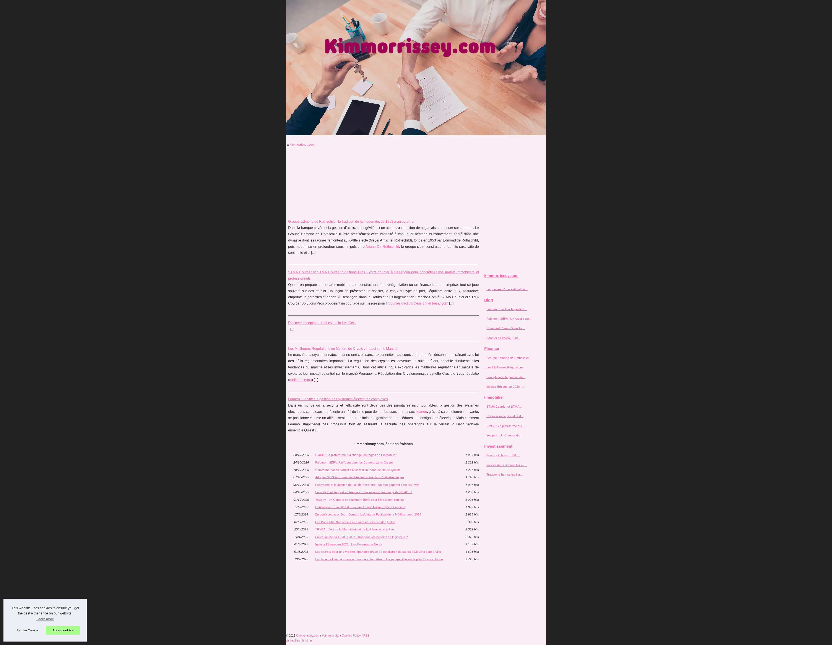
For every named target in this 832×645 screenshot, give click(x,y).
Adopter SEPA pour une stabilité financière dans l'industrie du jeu (359, 477)
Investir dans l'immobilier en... (506, 465)
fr (303, 640)
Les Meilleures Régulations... (506, 367)
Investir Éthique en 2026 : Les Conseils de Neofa (348, 544)
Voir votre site (330, 635)
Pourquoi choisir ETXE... (503, 455)
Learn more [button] (45, 619)
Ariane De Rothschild (382, 246)
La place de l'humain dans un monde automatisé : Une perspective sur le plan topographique (379, 559)
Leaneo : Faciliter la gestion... (506, 309)
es (298, 640)
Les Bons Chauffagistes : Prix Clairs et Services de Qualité (355, 521)
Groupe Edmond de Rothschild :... (509, 358)
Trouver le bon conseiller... (504, 474)
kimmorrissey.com (302, 144)
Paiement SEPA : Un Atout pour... (508, 318)
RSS (366, 635)
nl (311, 640)
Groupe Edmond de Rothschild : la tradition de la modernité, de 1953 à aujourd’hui (351, 221)
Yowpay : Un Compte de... (504, 435)
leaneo (421, 411)
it (307, 640)
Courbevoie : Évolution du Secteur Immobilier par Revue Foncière (360, 507)
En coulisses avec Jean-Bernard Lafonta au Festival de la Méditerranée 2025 (368, 514)
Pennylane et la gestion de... (505, 377)
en (292, 640)
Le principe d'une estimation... (507, 289)
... (313, 252)
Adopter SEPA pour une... (503, 338)
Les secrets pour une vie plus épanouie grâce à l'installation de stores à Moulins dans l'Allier (378, 551)
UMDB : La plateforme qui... (505, 426)
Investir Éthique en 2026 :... (505, 386)
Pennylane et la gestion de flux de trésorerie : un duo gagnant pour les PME (367, 484)
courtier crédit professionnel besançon (418, 303)
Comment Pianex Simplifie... (505, 328)
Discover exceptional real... (504, 416)
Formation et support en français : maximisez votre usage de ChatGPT (363, 492)
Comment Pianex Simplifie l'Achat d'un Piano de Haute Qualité (358, 469)
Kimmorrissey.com (307, 635)
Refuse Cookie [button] (27, 630)
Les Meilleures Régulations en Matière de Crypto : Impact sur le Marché (343, 348)
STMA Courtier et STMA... (504, 406)
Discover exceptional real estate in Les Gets (322, 323)
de (287, 640)
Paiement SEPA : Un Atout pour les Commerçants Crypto (354, 462)
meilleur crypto (300, 380)
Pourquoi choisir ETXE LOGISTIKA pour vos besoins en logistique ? (361, 536)
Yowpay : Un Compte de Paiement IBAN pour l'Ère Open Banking (360, 499)
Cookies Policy (351, 635)
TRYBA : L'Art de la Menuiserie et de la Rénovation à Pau (354, 529)
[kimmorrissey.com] (416, 67)
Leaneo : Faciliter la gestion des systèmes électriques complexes (338, 399)
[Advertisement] (383, 179)
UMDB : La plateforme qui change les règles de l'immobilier (355, 454)
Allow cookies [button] (62, 630)
